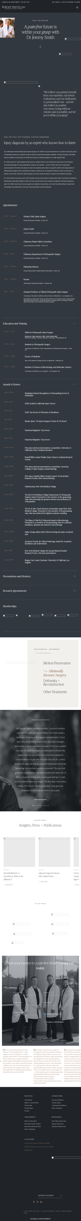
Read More (9, 885)
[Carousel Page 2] (34, 805)
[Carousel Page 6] (42, 805)
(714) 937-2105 (28, 1150)
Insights (6, 870)
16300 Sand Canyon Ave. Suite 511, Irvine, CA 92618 (38, 1147)
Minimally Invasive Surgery (54, 672)
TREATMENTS (30, 1117)
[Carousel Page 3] (36, 805)
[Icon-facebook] (34, 1202)
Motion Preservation (56, 663)
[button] (40, 1219)
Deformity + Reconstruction (53, 682)
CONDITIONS (57, 1096)
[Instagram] (37, 1202)
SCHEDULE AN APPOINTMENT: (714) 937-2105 (15, 2)
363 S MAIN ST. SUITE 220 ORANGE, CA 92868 (66, 2)
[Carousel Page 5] (40, 805)
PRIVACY (58, 1211)
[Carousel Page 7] (44, 805)
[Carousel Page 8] (46, 805)
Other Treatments (55, 692)
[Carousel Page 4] (38, 805)
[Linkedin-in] (41, 1202)
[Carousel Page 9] (48, 805)
